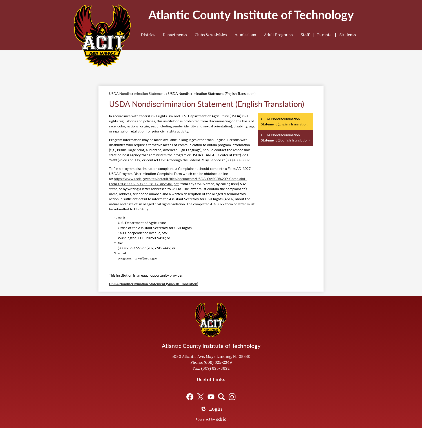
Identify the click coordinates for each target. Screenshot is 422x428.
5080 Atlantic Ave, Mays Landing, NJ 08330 (211, 357)
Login (211, 410)
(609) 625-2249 (218, 363)
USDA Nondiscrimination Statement (137, 93)
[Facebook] (190, 396)
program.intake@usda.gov (138, 258)
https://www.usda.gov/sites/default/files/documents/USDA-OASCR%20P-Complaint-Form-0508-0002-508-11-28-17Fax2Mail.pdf (178, 181)
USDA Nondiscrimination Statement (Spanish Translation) (153, 283)
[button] (147, 35)
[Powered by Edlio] (211, 419)
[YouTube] (211, 396)
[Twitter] (200, 396)
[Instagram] (232, 396)
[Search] (221, 396)
